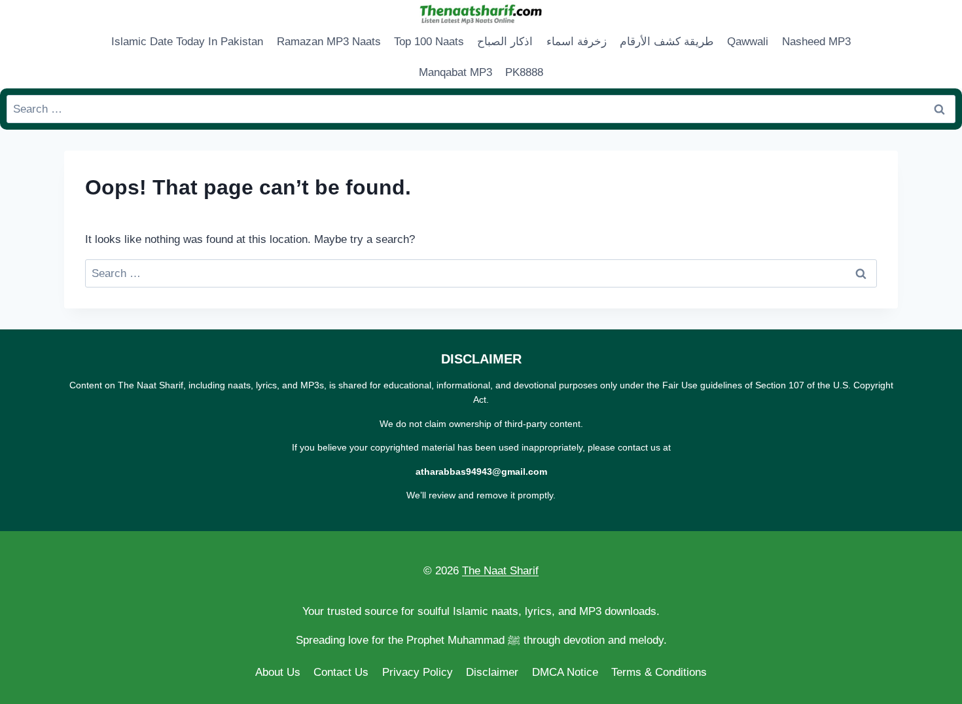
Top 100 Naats (429, 41)
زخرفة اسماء (576, 41)
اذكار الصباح (505, 41)
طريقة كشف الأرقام (667, 41)
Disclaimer (492, 672)
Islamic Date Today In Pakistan (187, 41)
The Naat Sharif (500, 571)
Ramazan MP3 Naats (329, 41)
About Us (277, 672)
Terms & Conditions (659, 672)
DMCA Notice (565, 672)
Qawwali (747, 41)
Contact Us (340, 672)
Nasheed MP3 (816, 41)
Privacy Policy (417, 672)
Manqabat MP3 (455, 72)
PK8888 (524, 72)
